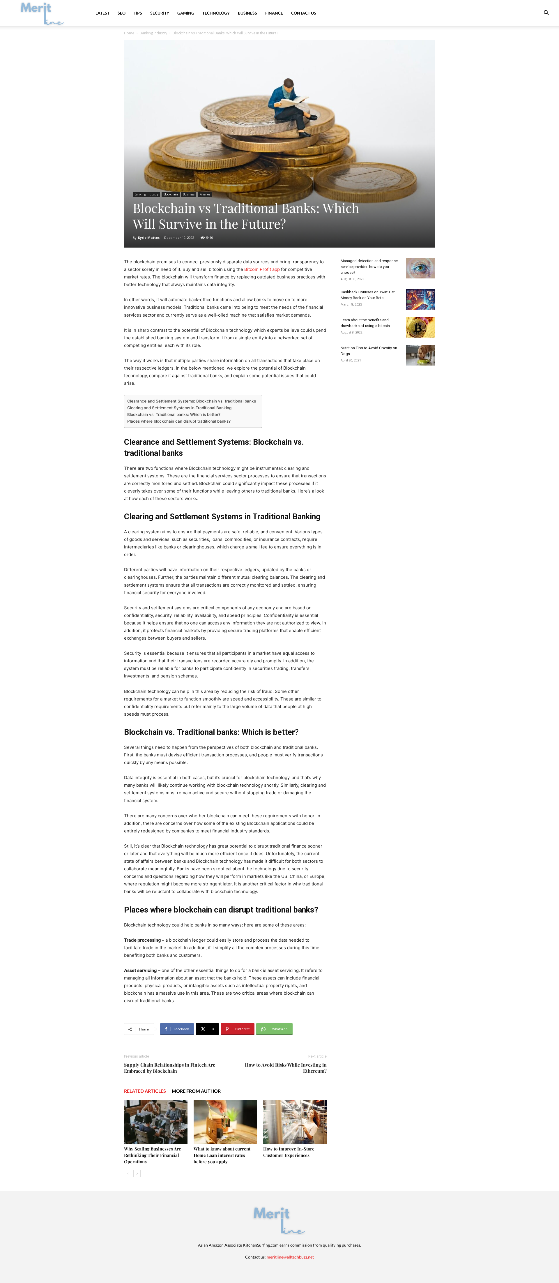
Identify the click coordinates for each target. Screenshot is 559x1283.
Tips (138, 12)
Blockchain (170, 194)
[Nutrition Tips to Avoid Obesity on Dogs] (420, 355)
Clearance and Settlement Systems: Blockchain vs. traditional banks (191, 401)
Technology (216, 12)
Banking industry (153, 33)
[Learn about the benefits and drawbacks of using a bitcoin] (420, 327)
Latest (102, 12)
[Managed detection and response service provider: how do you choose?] (420, 268)
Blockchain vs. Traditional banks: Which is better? (173, 414)
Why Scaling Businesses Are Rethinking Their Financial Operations (152, 1155)
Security (159, 12)
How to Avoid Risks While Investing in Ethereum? (286, 1068)
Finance (274, 12)
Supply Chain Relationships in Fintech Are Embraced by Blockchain (169, 1068)
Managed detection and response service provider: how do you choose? (369, 267)
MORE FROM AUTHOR (196, 1091)
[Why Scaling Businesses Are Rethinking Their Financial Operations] (155, 1122)
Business (247, 12)
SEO (121, 12)
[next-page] (137, 1173)
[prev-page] (127, 1173)
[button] (546, 13)
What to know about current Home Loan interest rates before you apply (222, 1155)
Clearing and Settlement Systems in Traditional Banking (179, 407)
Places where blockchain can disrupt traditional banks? (179, 421)
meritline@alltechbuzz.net (290, 1256)
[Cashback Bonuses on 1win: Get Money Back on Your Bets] (420, 299)
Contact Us (303, 12)
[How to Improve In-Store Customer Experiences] (295, 1122)
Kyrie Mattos (149, 237)
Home (129, 33)
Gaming (185, 12)
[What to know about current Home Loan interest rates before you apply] (225, 1122)
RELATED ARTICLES (145, 1091)
